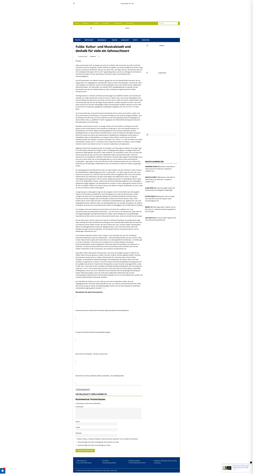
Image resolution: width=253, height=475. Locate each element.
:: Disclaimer (105, 461)
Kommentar (79, 407)
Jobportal (85, 23)
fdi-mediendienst (96, 470)
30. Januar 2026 (82, 56)
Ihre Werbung (118, 23)
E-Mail (78, 427)
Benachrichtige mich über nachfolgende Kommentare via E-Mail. (98, 442)
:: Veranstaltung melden (109, 463)
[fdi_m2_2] (161, 157)
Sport (135, 40)
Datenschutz (106, 470)
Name (78, 421)
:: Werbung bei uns (81, 461)
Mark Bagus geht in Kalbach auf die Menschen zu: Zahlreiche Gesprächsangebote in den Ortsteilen (160, 209)
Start (76, 23)
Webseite (79, 433)
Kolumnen (105, 23)
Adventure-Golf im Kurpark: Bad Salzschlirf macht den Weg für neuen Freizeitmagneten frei (160, 198)
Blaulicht (125, 40)
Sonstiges (145, 40)
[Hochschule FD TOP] (126, 17)
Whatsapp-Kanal (166, 461)
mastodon (158, 463)
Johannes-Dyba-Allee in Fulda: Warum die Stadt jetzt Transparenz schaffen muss (160, 169)
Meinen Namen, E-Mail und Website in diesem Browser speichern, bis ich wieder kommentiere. (108, 439)
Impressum (114, 470)
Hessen (114, 40)
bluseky (174, 461)
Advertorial (129, 23)
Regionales (102, 40)
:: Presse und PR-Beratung (83, 463)
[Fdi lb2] (126, 35)
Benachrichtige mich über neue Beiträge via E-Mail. (94, 445)
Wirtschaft (89, 40)
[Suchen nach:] (168, 23)
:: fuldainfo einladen (134, 461)
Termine (96, 23)
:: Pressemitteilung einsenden (137, 463)
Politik (78, 40)
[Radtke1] (161, 68)
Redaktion (93, 56)
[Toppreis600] (161, 130)
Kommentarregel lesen (82, 389)
